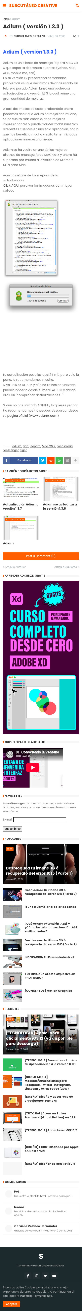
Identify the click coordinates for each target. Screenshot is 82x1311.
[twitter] (45, 1275)
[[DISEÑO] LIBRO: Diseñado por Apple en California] (12, 1151)
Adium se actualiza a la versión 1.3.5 (60, 506)
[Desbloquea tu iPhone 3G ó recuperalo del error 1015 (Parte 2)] (12, 945)
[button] (4, 6)
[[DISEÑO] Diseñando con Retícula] (12, 1168)
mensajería (65, 446)
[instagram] (36, 1275)
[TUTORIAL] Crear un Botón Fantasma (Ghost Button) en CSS (50, 1115)
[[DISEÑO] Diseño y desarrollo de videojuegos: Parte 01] (12, 1101)
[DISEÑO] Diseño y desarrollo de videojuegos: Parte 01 (49, 1099)
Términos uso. (43, 1296)
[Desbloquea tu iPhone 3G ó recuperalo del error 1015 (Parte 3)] (12, 894)
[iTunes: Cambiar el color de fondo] (12, 911)
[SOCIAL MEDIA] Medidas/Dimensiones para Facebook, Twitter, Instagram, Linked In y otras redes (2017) (48, 1083)
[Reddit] (51, 460)
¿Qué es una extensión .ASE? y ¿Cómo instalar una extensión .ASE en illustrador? (51, 927)
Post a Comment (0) (41, 556)
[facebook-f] (27, 1275)
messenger (11, 450)
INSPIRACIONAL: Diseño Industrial (49, 957)
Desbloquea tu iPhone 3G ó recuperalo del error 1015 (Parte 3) (51, 892)
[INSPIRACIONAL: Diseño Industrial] (12, 961)
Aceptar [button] (11, 1304)
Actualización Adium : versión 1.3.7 (20, 506)
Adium (8, 543)
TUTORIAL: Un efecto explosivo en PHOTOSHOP (50, 976)
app (25, 446)
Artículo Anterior (15, 567)
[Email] (67, 460)
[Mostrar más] (75, 460)
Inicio (6, 19)
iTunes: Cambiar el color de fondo (50, 907)
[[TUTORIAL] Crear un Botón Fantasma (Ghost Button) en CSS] (12, 1118)
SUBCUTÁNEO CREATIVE (33, 5)
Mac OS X (48, 446)
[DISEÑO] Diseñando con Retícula (50, 1164)
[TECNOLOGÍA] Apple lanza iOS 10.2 (51, 1130)
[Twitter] (42, 460)
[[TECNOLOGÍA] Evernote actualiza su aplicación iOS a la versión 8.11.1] (12, 1064)
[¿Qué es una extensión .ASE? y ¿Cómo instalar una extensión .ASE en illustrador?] (12, 928)
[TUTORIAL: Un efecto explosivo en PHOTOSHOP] (12, 978)
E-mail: (8, 820)
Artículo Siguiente (65, 567)
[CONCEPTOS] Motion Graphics (48, 991)
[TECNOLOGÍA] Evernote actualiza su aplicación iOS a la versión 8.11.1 (51, 1062)
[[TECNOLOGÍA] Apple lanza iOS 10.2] (12, 1134)
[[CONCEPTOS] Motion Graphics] (12, 995)
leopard (35, 446)
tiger (23, 450)
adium (16, 19)
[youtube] (54, 1275)
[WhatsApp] (59, 460)
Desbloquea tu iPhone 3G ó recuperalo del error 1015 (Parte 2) (51, 942)
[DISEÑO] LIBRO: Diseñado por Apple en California (52, 1149)
